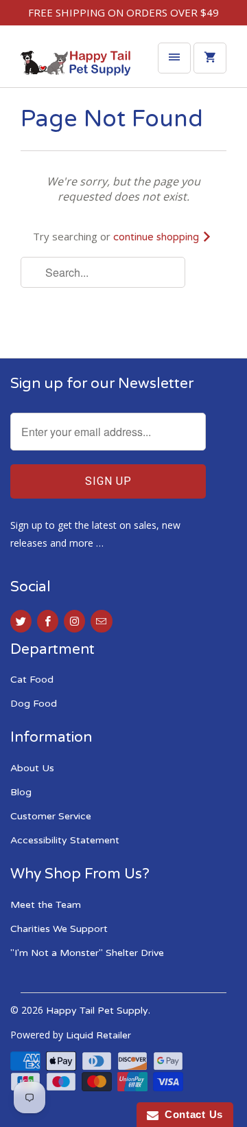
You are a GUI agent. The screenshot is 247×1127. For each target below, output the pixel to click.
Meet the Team (45, 905)
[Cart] (209, 58)
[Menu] (174, 58)
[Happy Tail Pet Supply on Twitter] (21, 621)
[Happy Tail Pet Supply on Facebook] (47, 621)
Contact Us (190, 1114)
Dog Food (33, 703)
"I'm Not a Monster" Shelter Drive (87, 953)
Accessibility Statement (64, 840)
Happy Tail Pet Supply (97, 1010)
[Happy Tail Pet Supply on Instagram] (74, 621)
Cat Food (32, 679)
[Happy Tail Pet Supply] (75, 66)
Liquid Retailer (98, 1035)
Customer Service (50, 816)
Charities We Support (59, 929)
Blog (21, 792)
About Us (32, 768)
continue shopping (157, 237)
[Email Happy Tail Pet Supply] (101, 621)
